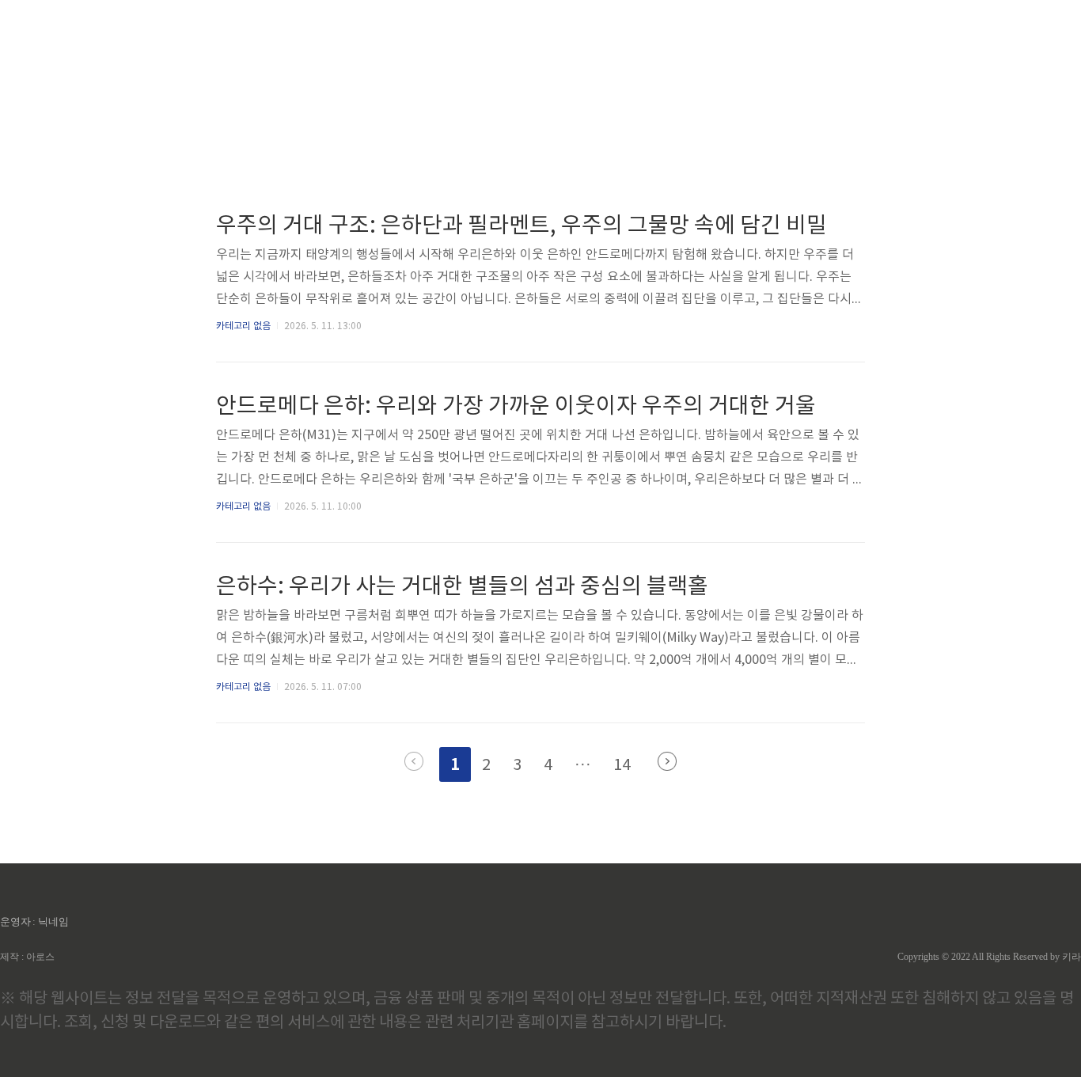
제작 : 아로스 (27, 956)
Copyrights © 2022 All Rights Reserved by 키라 (989, 956)
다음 (667, 761)
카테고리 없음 (243, 326)
